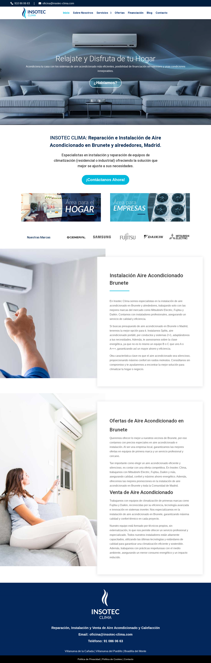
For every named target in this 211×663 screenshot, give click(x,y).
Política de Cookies (112, 659)
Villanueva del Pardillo (109, 651)
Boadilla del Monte (135, 651)
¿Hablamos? (105, 82)
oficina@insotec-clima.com (58, 3)
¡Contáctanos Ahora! (105, 179)
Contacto (161, 12)
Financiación (135, 12)
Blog (149, 12)
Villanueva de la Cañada (79, 651)
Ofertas (120, 12)
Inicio (66, 12)
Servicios (102, 12)
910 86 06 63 (22, 3)
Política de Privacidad (89, 659)
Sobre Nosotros (83, 12)
